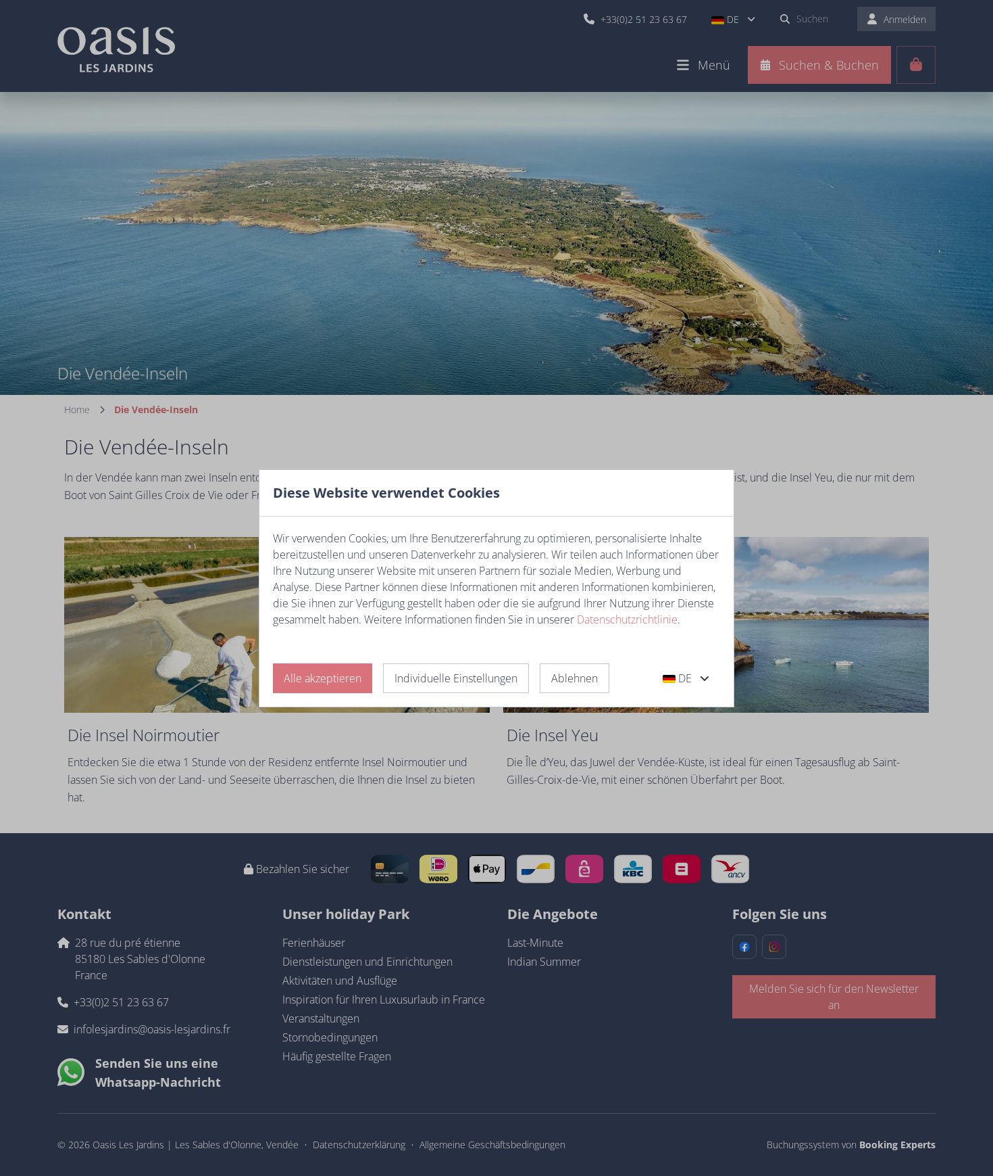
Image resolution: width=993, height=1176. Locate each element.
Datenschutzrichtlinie (627, 619)
